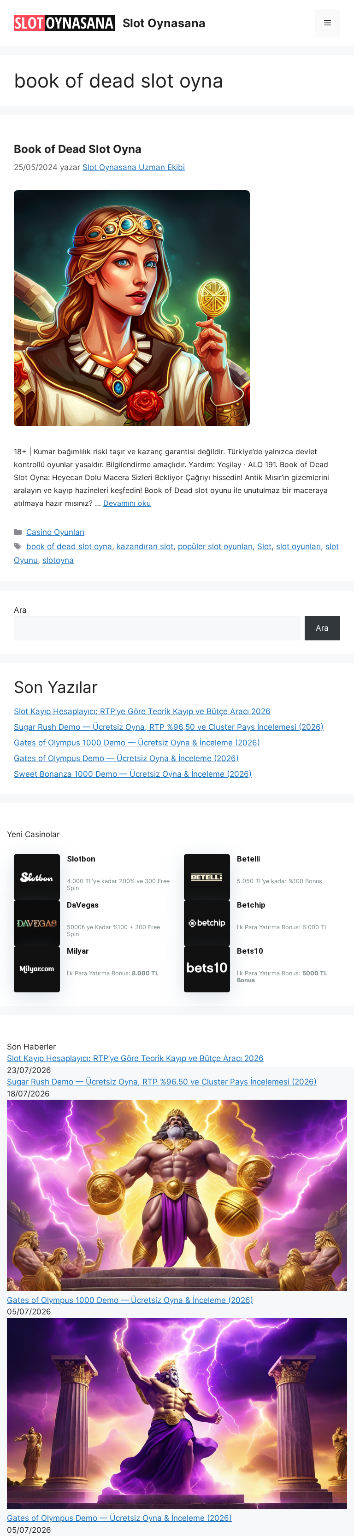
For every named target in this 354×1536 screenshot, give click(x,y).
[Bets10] (207, 989)
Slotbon (81, 858)
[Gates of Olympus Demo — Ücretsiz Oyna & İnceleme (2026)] (177, 1506)
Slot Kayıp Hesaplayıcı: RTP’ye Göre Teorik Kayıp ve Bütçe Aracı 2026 (142, 711)
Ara (20, 610)
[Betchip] (207, 943)
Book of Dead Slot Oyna (78, 149)
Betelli (248, 858)
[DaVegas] (37, 943)
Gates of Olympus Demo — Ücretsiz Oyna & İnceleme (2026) (126, 758)
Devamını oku (127, 503)
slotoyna (58, 560)
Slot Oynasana (164, 23)
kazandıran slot (145, 546)
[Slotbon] (37, 897)
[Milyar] (37, 989)
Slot (264, 546)
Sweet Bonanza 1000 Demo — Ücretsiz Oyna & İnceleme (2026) (133, 774)
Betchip (251, 904)
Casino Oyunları (55, 532)
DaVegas (83, 904)
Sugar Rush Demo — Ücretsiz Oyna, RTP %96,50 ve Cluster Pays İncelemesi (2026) (169, 727)
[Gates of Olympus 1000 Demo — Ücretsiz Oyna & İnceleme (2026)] (177, 1288)
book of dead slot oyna (69, 546)
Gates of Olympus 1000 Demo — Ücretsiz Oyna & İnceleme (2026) (137, 742)
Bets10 (250, 951)
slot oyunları (298, 546)
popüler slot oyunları (215, 546)
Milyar (78, 951)
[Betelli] (207, 897)
